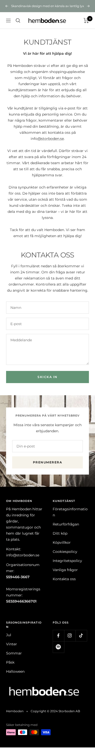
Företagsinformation (70, 512)
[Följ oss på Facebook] (58, 635)
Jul (8, 635)
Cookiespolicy (65, 551)
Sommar (14, 653)
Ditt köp (60, 533)
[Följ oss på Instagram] (69, 635)
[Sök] (18, 20)
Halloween (15, 671)
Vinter (11, 644)
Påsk (10, 662)
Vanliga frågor (65, 570)
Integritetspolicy (67, 560)
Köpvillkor (62, 542)
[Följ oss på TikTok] (81, 635)
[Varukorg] (86, 20)
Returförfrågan (66, 524)
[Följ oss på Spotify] (58, 647)
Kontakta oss (64, 579)
